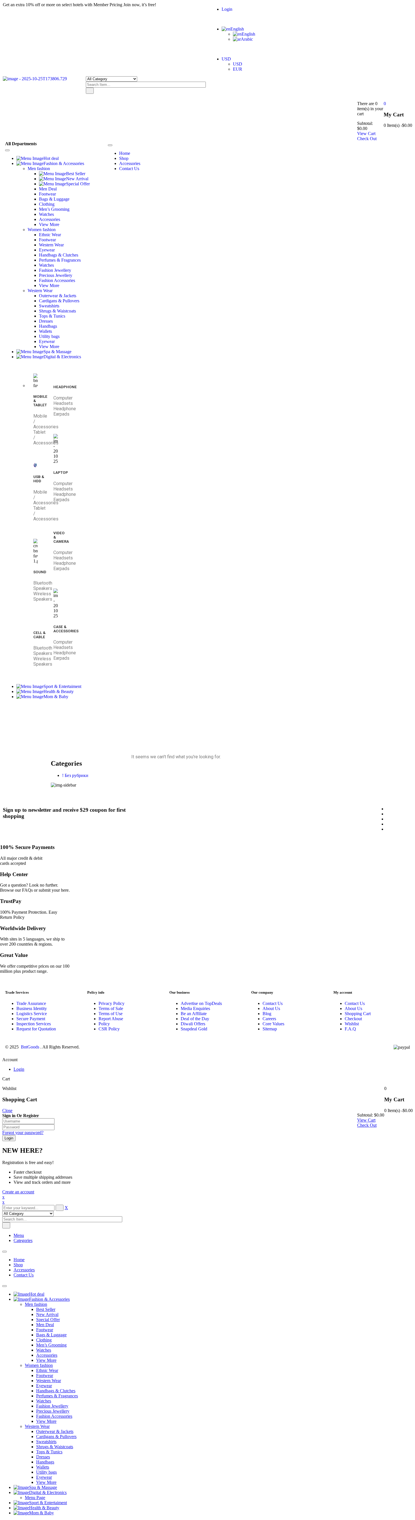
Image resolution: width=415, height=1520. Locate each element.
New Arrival (47, 1314)
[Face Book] (388, 808)
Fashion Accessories (54, 1416)
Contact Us (24, 1275)
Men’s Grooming (51, 1345)
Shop (18, 1264)
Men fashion (36, 1304)
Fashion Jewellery (52, 1406)
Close (7, 1110)
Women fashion (39, 1365)
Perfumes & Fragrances (57, 1395)
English (237, 29)
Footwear (44, 1329)
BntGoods (30, 1047)
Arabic (247, 39)
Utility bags (46, 1472)
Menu (19, 1235)
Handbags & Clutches (55, 1390)
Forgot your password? (22, 1132)
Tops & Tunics (49, 1451)
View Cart (366, 133)
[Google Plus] (388, 829)
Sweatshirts (46, 1441)
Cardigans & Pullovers (56, 1436)
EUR (237, 69)
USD (226, 59)
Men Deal (45, 1324)
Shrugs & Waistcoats (54, 1446)
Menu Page (35, 1497)
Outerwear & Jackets (54, 1431)
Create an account (18, 1191)
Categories (23, 1240)
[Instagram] (388, 824)
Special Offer (48, 1319)
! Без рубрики (75, 775)
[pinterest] (388, 819)
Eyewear (44, 1385)
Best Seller (45, 1309)
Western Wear (48, 1380)
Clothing (44, 1339)
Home (204, 724)
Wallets (42, 1467)
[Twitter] (388, 813)
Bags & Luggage (51, 1334)
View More (46, 1360)
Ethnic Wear (47, 1370)
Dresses (43, 1456)
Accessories (24, 1269)
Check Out (367, 138)
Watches (43, 1350)
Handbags (45, 1462)
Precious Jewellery (52, 1411)
